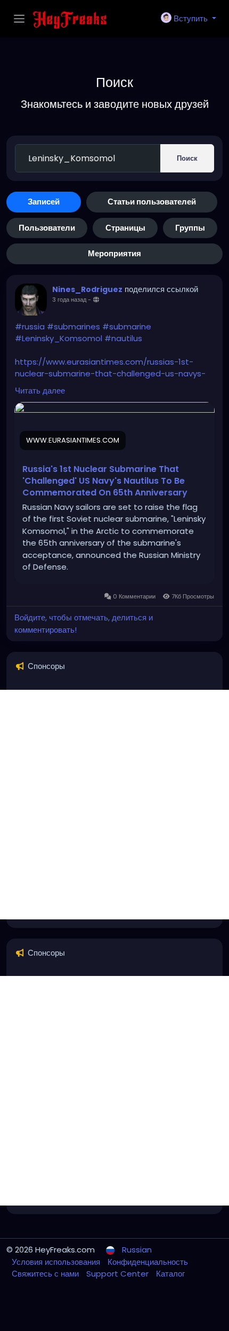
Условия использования (57, 1261)
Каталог (170, 1273)
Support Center (118, 1273)
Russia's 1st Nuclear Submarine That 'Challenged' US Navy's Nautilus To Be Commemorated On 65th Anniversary (104, 481)
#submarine (126, 326)
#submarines (73, 326)
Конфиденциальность (148, 1261)
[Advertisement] (114, 804)
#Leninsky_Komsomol (58, 338)
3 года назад (69, 299)
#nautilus (123, 338)
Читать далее (40, 390)
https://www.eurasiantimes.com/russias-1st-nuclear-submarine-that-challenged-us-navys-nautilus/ (110, 373)
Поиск (187, 158)
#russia (30, 326)
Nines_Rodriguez (87, 289)
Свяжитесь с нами (46, 1273)
